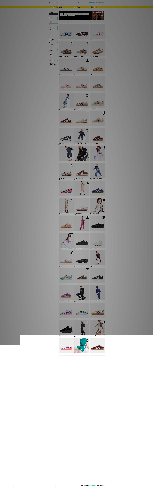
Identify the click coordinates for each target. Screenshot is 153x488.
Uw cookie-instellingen (100, 485)
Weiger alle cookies (84, 485)
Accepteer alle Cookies (92, 485)
